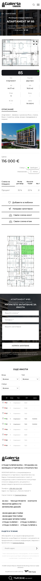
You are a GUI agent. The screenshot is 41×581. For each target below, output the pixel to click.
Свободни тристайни (12, 516)
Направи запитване (23, 209)
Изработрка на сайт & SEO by (14, 571)
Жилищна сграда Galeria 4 (18, 28)
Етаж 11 (32, 28)
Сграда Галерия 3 (10, 525)
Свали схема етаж (23, 221)
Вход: (4, 375)
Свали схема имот (22, 215)
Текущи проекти (27, 26)
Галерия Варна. (21, 495)
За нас (5, 501)
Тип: (23, 375)
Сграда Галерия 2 (28, 522)
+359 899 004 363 (15, 488)
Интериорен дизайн (11, 507)
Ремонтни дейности (11, 504)
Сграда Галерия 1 (10, 522)
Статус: (4, 384)
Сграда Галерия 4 (28, 525)
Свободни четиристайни (14, 519)
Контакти (32, 501)
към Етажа (10, 14)
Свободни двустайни (12, 513)
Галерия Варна (13, 26)
